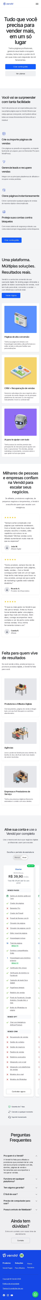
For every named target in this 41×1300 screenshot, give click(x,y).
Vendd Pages (7, 1268)
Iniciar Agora (11, 295)
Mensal (17, 857)
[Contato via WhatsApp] (35, 1294)
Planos (29, 1264)
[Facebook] (4, 1295)
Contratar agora (18, 1091)
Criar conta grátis (20, 67)
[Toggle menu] (37, 4)
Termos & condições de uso (13, 1288)
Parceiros (30, 1267)
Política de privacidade (11, 1284)
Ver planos (20, 74)
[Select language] (22, 1255)
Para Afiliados (20, 1268)
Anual (24, 857)
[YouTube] (11, 1295)
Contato (20, 1240)
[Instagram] (8, 1295)
